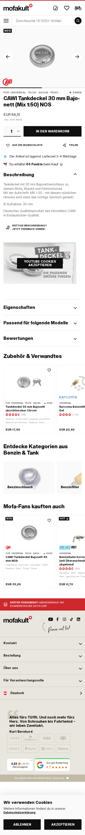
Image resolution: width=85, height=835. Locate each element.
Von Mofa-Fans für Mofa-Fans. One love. (39, 778)
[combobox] (12, 131)
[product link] (29, 551)
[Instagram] (64, 619)
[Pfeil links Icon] (8, 56)
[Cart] (78, 8)
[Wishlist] (66, 8)
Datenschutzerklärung (19, 812)
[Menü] (31, 761)
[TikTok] (71, 619)
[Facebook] (57, 619)
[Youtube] (51, 619)
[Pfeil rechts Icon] (77, 56)
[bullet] (21, 87)
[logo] (18, 7)
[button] (42, 174)
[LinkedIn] (78, 619)
